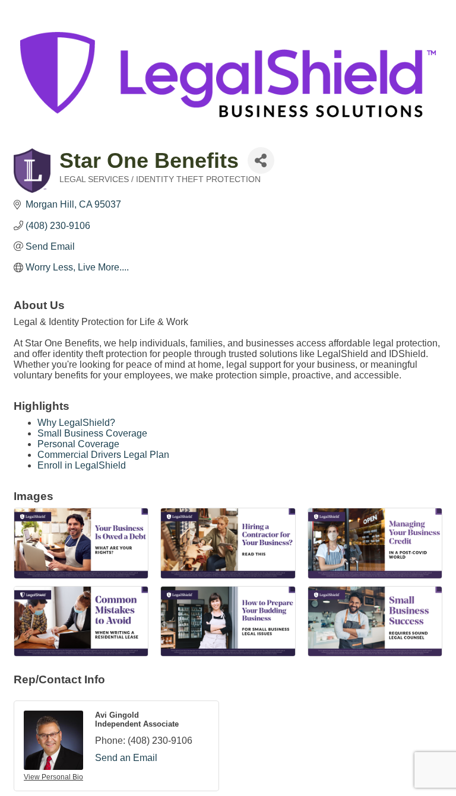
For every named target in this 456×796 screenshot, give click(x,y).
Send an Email (126, 758)
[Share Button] (261, 160)
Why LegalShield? (76, 423)
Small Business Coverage (92, 433)
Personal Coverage (78, 444)
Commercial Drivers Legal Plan (103, 455)
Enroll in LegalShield (81, 465)
